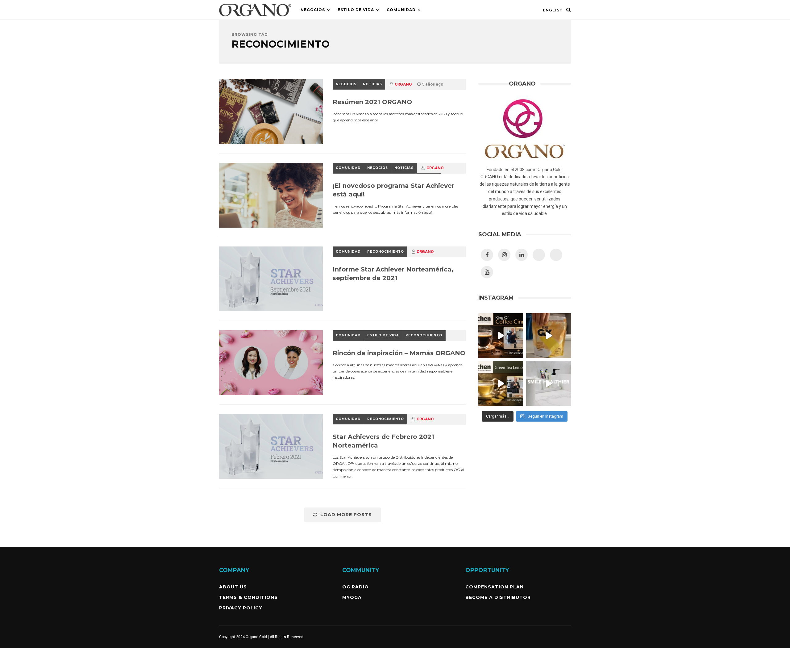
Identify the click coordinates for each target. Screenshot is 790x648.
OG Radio (355, 587)
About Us (233, 587)
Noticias (372, 84)
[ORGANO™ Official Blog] (255, 18)
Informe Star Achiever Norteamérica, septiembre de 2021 (393, 274)
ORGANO (403, 84)
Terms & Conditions (248, 597)
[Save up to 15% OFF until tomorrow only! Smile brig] (548, 383)
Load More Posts (346, 514)
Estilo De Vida (356, 9)
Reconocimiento (385, 252)
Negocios (313, 9)
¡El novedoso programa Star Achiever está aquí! (393, 190)
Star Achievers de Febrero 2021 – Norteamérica (386, 441)
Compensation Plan (494, 587)
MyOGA (352, 597)
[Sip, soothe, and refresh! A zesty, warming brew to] (500, 383)
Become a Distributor (498, 597)
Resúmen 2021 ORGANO (372, 102)
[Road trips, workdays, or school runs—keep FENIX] (548, 335)
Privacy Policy (240, 608)
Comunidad (401, 9)
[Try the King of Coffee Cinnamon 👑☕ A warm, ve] (500, 335)
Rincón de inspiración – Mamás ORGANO (399, 353)
